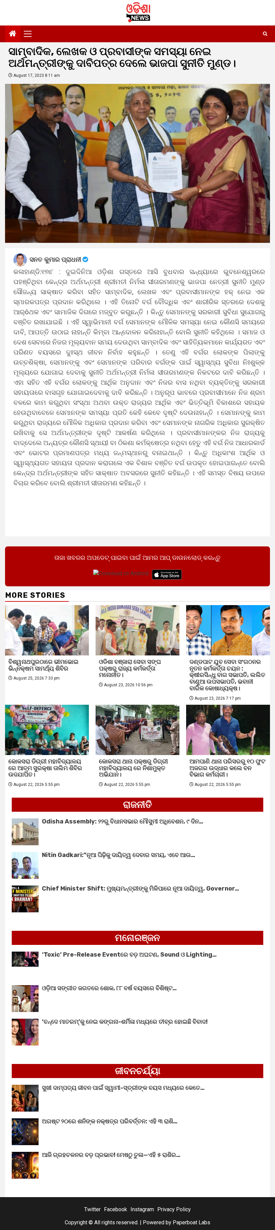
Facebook (115, 1209)
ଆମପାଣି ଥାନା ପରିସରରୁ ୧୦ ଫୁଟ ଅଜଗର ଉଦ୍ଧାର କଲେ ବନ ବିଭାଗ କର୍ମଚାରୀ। (227, 768)
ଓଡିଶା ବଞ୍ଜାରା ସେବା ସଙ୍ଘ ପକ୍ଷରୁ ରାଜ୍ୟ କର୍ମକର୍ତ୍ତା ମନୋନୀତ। (130, 668)
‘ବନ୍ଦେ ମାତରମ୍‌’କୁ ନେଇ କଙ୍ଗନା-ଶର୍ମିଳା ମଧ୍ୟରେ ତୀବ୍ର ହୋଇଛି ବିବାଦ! (125, 1021)
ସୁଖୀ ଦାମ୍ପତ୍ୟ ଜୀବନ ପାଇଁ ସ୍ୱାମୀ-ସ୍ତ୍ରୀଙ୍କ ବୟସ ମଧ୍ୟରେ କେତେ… (123, 1087)
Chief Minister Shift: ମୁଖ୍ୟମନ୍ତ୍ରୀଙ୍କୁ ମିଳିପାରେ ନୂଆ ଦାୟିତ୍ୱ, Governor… (140, 888)
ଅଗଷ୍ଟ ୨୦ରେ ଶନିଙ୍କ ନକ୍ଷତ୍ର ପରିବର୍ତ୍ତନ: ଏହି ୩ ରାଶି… (109, 1121)
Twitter (92, 1209)
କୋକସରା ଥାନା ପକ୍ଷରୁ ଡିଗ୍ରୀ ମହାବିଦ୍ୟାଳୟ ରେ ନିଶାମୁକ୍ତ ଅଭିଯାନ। (133, 768)
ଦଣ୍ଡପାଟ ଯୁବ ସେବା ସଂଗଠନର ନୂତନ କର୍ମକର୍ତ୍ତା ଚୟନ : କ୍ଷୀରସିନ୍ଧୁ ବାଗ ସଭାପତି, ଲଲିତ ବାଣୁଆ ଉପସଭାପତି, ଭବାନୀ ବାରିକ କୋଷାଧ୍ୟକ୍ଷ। (227, 675)
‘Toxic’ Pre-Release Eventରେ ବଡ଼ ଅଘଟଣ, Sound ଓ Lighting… (129, 954)
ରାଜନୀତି (137, 804)
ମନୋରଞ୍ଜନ (137, 937)
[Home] (12, 34)
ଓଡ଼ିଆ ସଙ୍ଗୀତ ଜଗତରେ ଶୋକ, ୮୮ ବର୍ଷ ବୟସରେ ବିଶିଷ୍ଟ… (109, 988)
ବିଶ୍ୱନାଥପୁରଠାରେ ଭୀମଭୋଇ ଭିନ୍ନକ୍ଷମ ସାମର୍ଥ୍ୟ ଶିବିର (43, 665)
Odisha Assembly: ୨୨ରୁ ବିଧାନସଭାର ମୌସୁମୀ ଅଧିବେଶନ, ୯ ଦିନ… (122, 821)
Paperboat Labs (191, 1222)
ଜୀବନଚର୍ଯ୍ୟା (137, 1070)
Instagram (142, 1209)
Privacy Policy (174, 1209)
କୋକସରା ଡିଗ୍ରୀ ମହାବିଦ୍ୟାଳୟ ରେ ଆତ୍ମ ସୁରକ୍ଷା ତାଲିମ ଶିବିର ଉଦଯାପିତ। (45, 768)
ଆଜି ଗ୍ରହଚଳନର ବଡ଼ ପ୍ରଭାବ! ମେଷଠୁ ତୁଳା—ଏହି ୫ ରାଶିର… (111, 1155)
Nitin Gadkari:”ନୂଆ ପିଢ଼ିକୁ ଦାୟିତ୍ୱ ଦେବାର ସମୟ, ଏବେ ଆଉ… (118, 855)
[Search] (265, 34)
